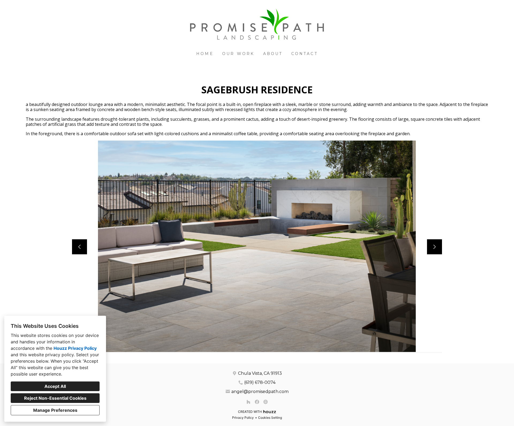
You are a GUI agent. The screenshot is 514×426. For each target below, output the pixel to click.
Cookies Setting (270, 418)
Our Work (238, 53)
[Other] (265, 401)
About (273, 53)
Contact (304, 53)
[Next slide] (434, 246)
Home (205, 53)
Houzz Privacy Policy (75, 348)
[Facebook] (257, 401)
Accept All (55, 386)
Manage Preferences (55, 410)
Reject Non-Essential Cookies (55, 398)
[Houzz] (248, 401)
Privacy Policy (243, 418)
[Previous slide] (79, 246)
